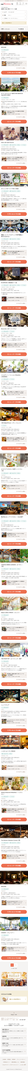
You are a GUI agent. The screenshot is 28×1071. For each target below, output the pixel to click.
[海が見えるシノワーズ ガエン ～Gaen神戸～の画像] (14, 508)
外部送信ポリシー (6, 1062)
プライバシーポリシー (21, 1059)
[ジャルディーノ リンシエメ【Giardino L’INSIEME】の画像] (14, 366)
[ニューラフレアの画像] (14, 696)
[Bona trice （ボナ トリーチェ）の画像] (14, 320)
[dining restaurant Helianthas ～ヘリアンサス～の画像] (14, 783)
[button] (14, 1031)
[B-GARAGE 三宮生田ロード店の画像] (14, 273)
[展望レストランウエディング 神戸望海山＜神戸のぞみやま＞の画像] (14, 226)
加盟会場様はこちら (15, 1062)
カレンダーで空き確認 (15, 121)
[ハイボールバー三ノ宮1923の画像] (14, 742)
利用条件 (13, 1059)
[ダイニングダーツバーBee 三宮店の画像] (14, 179)
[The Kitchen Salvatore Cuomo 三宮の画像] (14, 831)
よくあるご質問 (23, 1064)
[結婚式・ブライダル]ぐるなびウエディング (9, 1018)
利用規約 (9, 1059)
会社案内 (4, 1059)
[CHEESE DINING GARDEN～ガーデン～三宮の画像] (14, 556)
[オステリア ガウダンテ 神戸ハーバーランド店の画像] (14, 460)
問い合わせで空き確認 (15, 72)
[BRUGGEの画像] (14, 38)
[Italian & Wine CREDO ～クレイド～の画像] (14, 603)
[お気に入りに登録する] (25, 45)
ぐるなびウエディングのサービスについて (10, 1064)
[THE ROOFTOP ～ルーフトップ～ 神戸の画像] (14, 650)
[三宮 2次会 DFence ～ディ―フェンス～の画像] (14, 414)
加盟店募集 (22, 1062)
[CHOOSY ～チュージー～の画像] (14, 924)
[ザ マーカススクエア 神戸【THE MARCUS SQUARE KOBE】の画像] (14, 84)
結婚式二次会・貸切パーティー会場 (8, 1019)
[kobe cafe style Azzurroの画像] (14, 133)
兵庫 (17, 1019)
